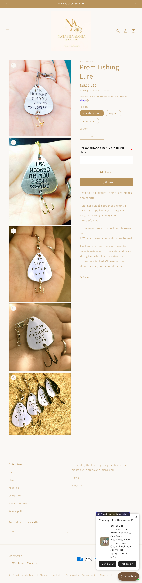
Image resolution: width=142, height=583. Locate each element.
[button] (7, 31)
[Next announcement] (135, 4)
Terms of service (89, 575)
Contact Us (15, 495)
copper (113, 113)
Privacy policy (72, 575)
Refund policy (16, 511)
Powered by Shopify (38, 575)
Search (12, 472)
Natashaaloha (22, 575)
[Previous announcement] (7, 4)
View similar (108, 564)
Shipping (84, 90)
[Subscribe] (67, 532)
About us (14, 487)
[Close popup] (136, 517)
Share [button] (86, 276)
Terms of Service (18, 503)
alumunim (89, 121)
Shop (11, 480)
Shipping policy (107, 575)
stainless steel (91, 113)
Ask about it (127, 564)
